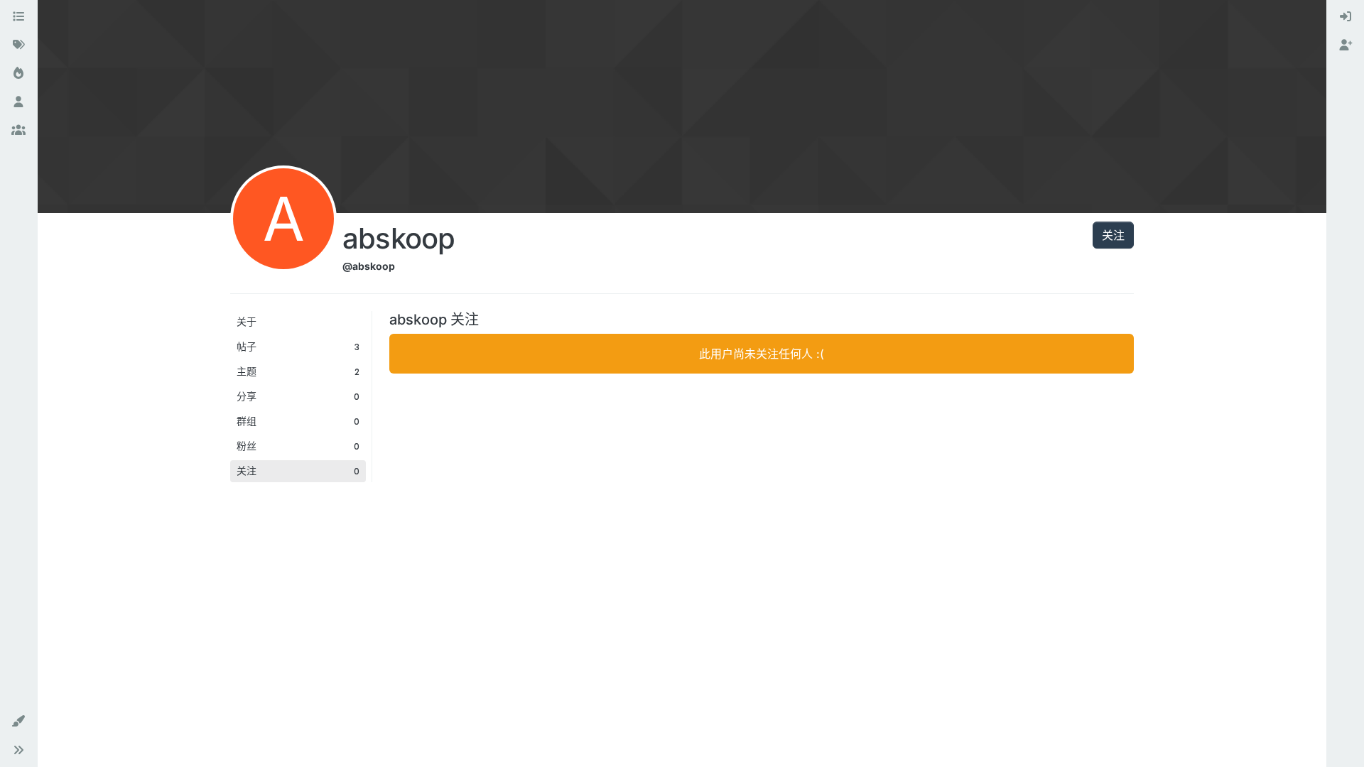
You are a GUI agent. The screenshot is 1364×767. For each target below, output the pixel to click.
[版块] (18, 17)
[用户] (18, 102)
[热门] (18, 73)
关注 (1113, 235)
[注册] (1345, 45)
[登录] (1345, 17)
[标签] (18, 45)
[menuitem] (1345, 17)
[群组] (18, 130)
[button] (18, 721)
